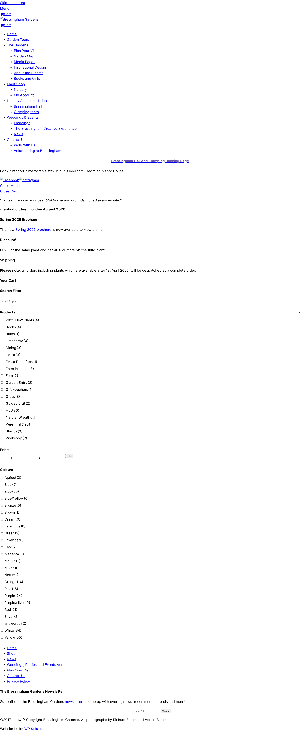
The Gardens (17, 45)
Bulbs (12, 334)
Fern (12, 376)
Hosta (13, 410)
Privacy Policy (18, 681)
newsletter (73, 702)
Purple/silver (17, 603)
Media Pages (24, 62)
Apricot (13, 478)
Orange (14, 582)
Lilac (11, 547)
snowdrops (16, 623)
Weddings (22, 123)
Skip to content (12, 3)
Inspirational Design (30, 67)
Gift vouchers (19, 389)
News (18, 134)
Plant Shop (16, 84)
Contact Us (16, 140)
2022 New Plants (22, 320)
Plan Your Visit (26, 51)
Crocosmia (17, 341)
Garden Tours (18, 40)
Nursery (20, 90)
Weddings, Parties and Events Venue (37, 665)
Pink (11, 589)
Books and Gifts (27, 78)
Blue (12, 491)
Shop (11, 653)
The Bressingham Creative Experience (45, 128)
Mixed (12, 568)
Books (13, 327)
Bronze (13, 505)
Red (11, 610)
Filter (69, 456)
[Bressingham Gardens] (19, 19)
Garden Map (24, 56)
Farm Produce (20, 369)
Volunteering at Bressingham (37, 151)
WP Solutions (35, 729)
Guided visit (18, 403)
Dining (13, 348)
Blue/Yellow (17, 498)
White (13, 630)
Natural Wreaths (21, 417)
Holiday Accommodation (27, 101)
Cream (12, 519)
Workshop (16, 438)
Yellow (13, 637)
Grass (13, 396)
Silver (12, 616)
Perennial (18, 424)
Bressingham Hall (28, 106)
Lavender (15, 540)
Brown (12, 512)
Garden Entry (19, 383)
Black (11, 484)
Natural (13, 575)
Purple (13, 596)
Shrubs (14, 431)
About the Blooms (28, 73)
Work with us (24, 145)
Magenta (14, 554)
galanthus (15, 526)
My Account (24, 95)
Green (12, 533)
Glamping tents (26, 112)
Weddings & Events (23, 117)
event (13, 355)
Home (12, 34)
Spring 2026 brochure (33, 230)
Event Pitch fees (21, 362)
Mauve (12, 561)
